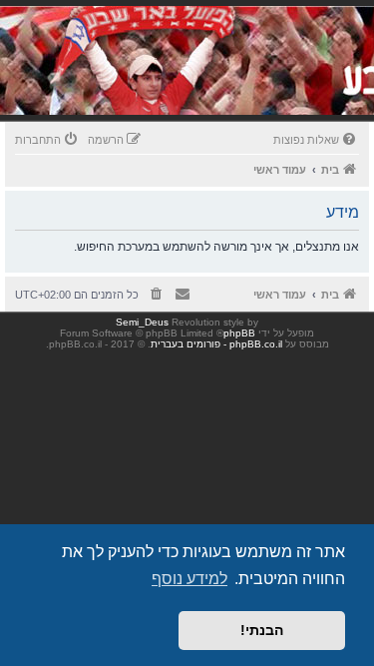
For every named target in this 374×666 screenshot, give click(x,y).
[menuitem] (316, 140)
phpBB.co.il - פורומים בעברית (216, 343)
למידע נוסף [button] (189, 578)
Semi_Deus (142, 322)
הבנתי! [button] (261, 630)
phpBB (239, 333)
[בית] (236, 84)
